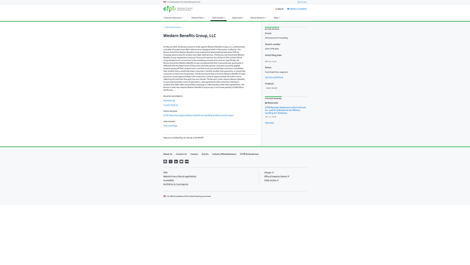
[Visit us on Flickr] (187, 161)
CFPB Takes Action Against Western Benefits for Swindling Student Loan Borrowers (198, 115)
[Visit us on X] (170, 161)
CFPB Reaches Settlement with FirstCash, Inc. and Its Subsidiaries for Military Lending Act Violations (285, 110)
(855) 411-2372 (302, 2)
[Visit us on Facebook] (165, 161)
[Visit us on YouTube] (181, 161)
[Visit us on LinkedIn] (176, 161)
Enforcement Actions (173, 27)
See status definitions (274, 77)
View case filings (170, 126)
